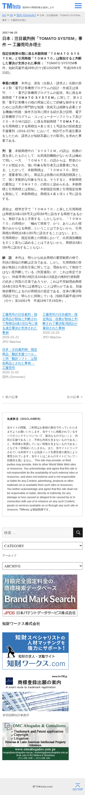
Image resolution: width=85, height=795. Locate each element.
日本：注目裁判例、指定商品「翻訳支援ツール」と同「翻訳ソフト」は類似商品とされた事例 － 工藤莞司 (19, 358)
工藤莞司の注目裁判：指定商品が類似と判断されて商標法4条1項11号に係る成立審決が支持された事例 (20, 323)
